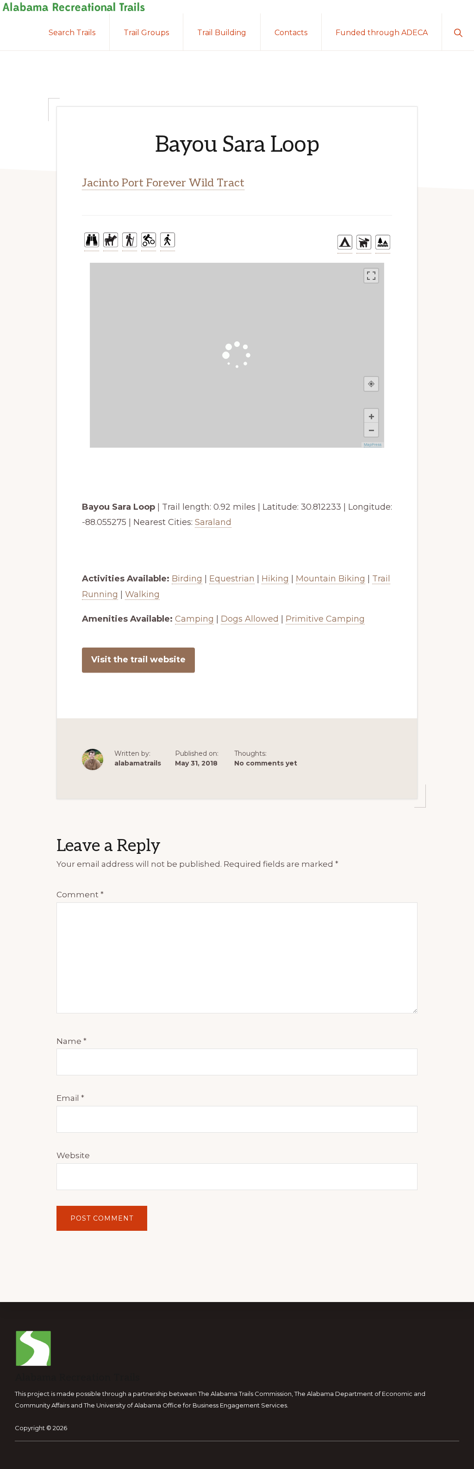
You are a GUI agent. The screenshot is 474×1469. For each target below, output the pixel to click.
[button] (458, 31)
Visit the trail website (138, 659)
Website (73, 1155)
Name (71, 1041)
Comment (80, 894)
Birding (187, 579)
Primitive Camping (325, 619)
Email (70, 1098)
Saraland (213, 522)
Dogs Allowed (250, 619)
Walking (142, 594)
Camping (194, 619)
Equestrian (232, 579)
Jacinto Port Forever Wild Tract (163, 183)
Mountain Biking (330, 579)
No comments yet (265, 763)
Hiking (275, 579)
